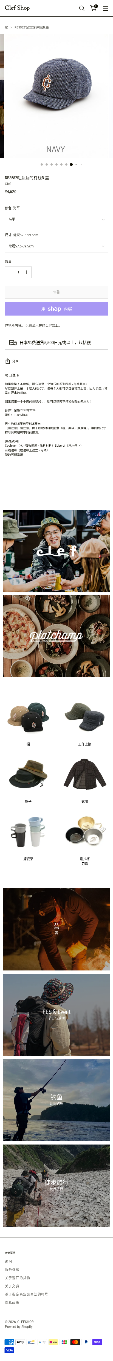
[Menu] (105, 8)
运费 (29, 326)
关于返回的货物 (17, 1278)
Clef (8, 184)
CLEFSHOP (25, 1322)
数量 (8, 262)
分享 (15, 361)
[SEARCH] (81, 8)
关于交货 (12, 1286)
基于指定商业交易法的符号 (26, 1294)
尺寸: (21, 235)
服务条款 (12, 1270)
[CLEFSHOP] (17, 8)
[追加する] (27, 272)
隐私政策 (12, 1303)
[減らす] (10, 272)
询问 (8, 1262)
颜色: (12, 208)
